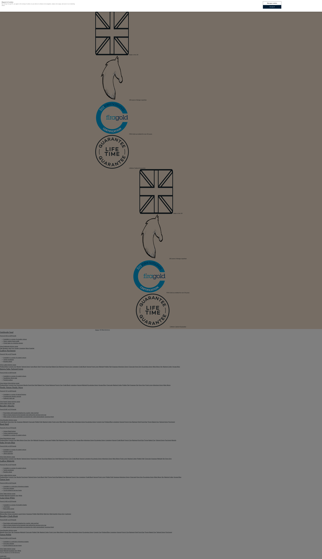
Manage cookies (272, 3)
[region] (161, 6)
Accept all (272, 6)
